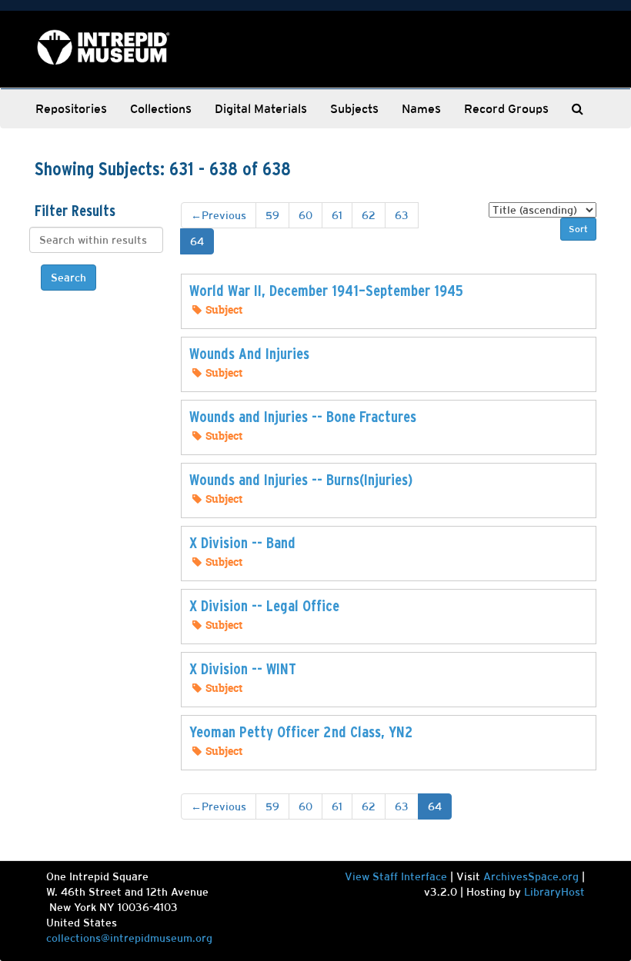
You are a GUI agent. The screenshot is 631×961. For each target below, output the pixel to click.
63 (402, 215)
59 (272, 215)
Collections (161, 108)
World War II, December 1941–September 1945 (326, 290)
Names (421, 108)
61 (337, 215)
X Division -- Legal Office (264, 605)
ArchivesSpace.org (531, 876)
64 (197, 241)
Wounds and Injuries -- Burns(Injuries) (300, 479)
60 (305, 215)
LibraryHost (554, 892)
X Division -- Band (242, 542)
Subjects (354, 108)
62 (369, 215)
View (358, 876)
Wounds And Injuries (249, 353)
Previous (218, 215)
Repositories (71, 108)
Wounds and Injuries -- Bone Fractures (302, 416)
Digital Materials (261, 108)
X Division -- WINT (242, 668)
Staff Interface (409, 876)
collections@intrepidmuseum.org (129, 938)
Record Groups (506, 108)
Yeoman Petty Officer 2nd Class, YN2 (301, 731)
